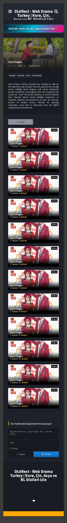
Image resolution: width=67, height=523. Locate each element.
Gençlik (12, 75)
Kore (28, 75)
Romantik (37, 75)
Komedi (20, 75)
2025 (20, 65)
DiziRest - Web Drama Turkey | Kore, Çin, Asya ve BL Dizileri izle (33, 15)
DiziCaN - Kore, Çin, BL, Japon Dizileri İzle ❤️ (33, 28)
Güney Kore (34, 65)
